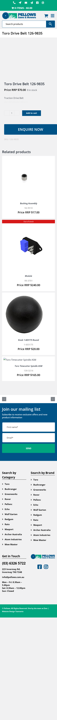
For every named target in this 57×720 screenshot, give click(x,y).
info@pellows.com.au (13, 577)
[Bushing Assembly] (24, 159)
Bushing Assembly (28, 203)
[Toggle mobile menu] (53, 16)
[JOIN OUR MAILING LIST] (31, 2)
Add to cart (31, 113)
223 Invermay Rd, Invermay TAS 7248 (12, 570)
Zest (45, 608)
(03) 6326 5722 (14, 563)
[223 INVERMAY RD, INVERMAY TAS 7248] (20, 2)
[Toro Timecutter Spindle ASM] (19, 359)
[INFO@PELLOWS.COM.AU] (26, 2)
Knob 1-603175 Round (28, 340)
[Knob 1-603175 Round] (24, 295)
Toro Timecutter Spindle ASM (28, 366)
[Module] (28, 223)
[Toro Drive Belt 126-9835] (28, 60)
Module (28, 275)
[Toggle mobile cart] (46, 16)
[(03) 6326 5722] (14, 2)
